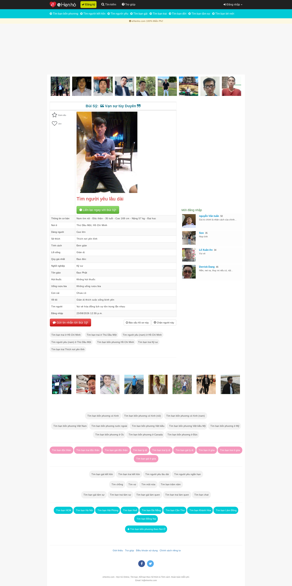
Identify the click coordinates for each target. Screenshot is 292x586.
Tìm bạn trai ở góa (230, 450)
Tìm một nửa (148, 484)
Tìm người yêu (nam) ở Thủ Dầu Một (71, 342)
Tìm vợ (132, 484)
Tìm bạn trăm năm (170, 484)
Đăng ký (89, 4)
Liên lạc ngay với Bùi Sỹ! (99, 210)
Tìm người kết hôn (94, 13)
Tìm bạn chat (201, 494)
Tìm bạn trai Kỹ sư (148, 342)
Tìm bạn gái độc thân (116, 450)
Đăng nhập (233, 4)
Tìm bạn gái (140, 13)
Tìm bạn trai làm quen (177, 494)
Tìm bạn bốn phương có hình (103, 415)
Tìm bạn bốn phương (65, 13)
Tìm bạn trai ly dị (161, 450)
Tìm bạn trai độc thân (88, 450)
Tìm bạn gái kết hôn (102, 474)
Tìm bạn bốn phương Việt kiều (147, 426)
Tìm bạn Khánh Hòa (200, 510)
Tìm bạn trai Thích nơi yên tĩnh (67, 349)
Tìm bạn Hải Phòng (107, 510)
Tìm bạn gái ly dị (184, 450)
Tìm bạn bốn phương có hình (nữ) (143, 415)
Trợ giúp (129, 550)
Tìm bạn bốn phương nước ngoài (109, 426)
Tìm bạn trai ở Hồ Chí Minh (66, 334)
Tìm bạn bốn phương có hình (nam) (185, 415)
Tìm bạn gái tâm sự (94, 494)
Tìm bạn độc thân (61, 450)
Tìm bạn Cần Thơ (175, 510)
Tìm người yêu (119, 13)
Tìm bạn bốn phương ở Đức (182, 434)
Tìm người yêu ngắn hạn (187, 474)
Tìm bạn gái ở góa (146, 458)
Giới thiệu (117, 550)
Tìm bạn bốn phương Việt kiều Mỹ (187, 426)
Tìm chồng (117, 484)
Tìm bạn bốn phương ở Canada (145, 434)
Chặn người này (165, 322)
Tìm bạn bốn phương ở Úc (109, 434)
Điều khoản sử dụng (146, 550)
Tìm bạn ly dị (140, 450)
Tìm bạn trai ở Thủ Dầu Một (102, 334)
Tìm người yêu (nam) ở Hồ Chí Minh (142, 334)
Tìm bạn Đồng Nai (146, 518)
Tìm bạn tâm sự (200, 13)
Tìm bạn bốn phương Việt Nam (70, 426)
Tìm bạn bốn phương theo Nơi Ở (147, 529)
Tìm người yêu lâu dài (157, 474)
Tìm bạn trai (159, 13)
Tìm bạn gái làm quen (148, 494)
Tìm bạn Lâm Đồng (226, 510)
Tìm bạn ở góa (206, 450)
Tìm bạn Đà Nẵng (151, 510)
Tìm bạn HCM (63, 510)
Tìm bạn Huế (129, 510)
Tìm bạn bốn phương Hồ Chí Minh (115, 342)
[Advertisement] (146, 49)
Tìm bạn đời (178, 13)
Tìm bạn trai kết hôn (129, 474)
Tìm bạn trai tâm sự (120, 494)
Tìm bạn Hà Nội (84, 510)
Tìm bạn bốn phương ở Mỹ (224, 426)
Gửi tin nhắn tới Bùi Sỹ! (72, 322)
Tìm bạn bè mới (224, 13)
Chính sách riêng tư (169, 550)
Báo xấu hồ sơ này (138, 322)
